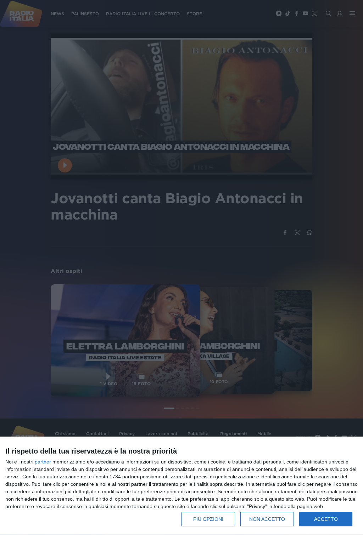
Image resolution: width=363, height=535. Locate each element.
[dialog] (181, 486)
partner (43, 461)
